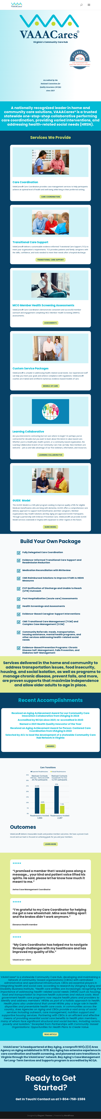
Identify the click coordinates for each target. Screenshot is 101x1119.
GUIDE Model (50, 527)
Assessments (50, 323)
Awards (50, 746)
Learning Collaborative (50, 455)
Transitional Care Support (50, 260)
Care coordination (50, 197)
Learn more (50, 844)
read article (50, 1034)
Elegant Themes (45, 1115)
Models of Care (50, 386)
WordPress (69, 1115)
